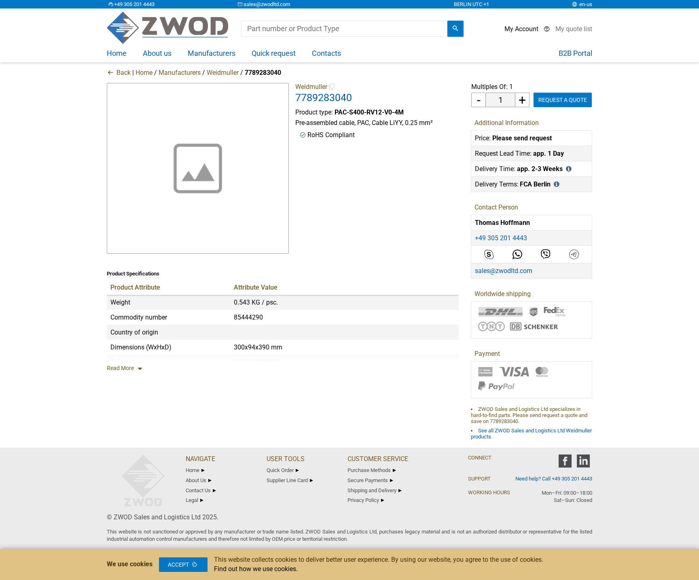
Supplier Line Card (287, 480)
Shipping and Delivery (371, 490)
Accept (178, 564)
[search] (455, 29)
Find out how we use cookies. (256, 569)
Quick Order (280, 470)
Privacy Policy (363, 500)
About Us (196, 480)
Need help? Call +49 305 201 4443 (553, 479)
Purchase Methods (369, 470)
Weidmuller (223, 72)
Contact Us (198, 490)
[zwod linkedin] (583, 464)
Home (144, 72)
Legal (192, 500)
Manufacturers (180, 72)
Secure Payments (367, 480)
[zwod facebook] (565, 464)
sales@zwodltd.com (267, 4)
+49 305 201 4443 (134, 4)
